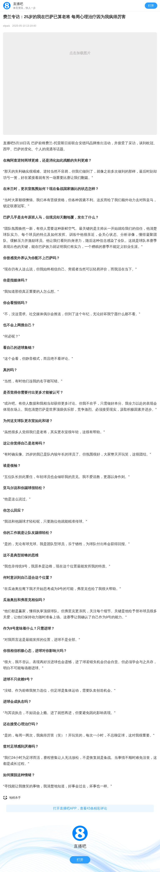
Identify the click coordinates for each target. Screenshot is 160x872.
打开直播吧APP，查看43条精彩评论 (80, 808)
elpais (6, 25)
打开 (151, 5)
